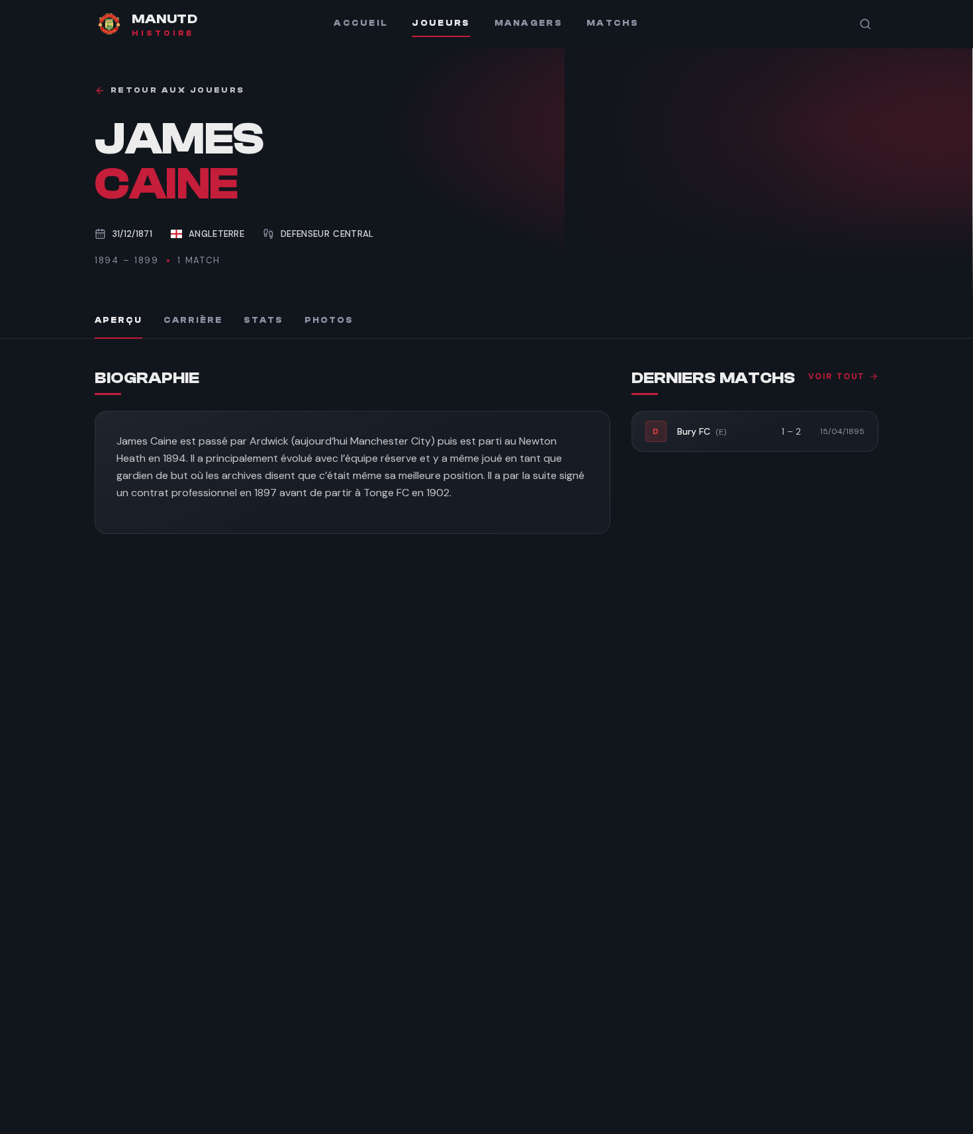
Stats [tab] (263, 320)
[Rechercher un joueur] (865, 24)
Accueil (361, 23)
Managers (528, 23)
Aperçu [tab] (118, 320)
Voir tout (836, 376)
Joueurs (441, 23)
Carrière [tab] (192, 320)
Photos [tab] (328, 320)
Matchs (612, 23)
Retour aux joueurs (177, 90)
